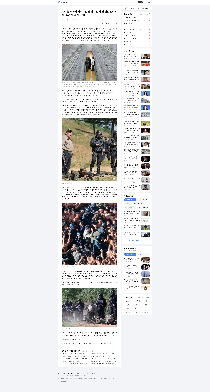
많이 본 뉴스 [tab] (130, 254)
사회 (145, 301)
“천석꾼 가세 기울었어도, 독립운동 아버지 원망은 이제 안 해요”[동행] (104, 363)
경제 (128, 305)
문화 (128, 308)
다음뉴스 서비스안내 (63, 373)
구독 (141, 2)
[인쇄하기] (115, 23)
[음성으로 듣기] (106, 23)
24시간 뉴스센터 (74, 373)
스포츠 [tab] (147, 297)
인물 (145, 308)
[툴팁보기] (149, 14)
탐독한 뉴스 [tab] (143, 254)
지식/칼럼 (128, 312)
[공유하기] (145, 2)
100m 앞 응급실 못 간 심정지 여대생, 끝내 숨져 (76, 361)
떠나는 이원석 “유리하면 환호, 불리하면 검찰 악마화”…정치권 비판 (76, 356)
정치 (137, 305)
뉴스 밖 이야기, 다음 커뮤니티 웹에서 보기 (139, 8)
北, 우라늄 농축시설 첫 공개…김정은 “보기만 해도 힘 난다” (104, 361)
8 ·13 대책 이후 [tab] (138, 204)
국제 (145, 305)
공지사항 (83, 373)
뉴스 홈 (128, 301)
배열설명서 (145, 312)
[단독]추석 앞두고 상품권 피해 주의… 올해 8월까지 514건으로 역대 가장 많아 (104, 358)
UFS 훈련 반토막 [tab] (143, 207)
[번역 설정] (109, 23)
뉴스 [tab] (139, 297)
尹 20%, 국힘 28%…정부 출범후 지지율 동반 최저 (76, 354)
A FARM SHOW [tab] (142, 200)
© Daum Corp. (62, 381)
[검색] (150, 2)
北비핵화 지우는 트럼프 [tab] (130, 200)
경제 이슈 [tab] (128, 204)
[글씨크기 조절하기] (112, 23)
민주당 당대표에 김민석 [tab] (130, 207)
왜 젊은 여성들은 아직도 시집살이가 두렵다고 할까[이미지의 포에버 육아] (104, 356)
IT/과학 (137, 308)
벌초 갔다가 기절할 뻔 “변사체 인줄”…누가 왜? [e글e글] (76, 363)
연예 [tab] (143, 297)
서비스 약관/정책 (91, 373)
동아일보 (64, 2)
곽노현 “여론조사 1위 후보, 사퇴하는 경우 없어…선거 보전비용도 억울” (76, 358)
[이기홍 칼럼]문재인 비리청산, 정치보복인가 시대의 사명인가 (104, 354)
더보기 (136, 240)
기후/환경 (137, 301)
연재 (137, 312)
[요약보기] (102, 23)
